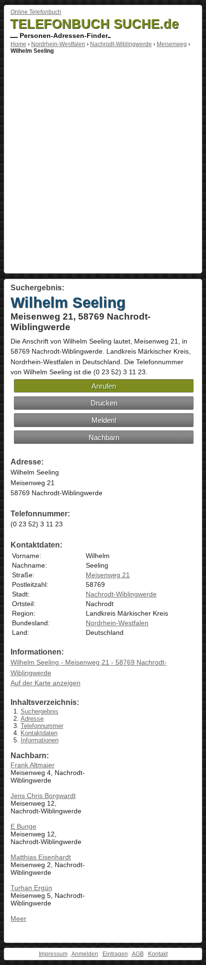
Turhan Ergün (31, 888)
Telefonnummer (42, 725)
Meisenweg (172, 44)
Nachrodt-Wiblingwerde (121, 44)
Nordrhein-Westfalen (58, 44)
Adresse (32, 718)
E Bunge (23, 826)
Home (18, 44)
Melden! (104, 420)
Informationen (39, 740)
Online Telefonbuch (36, 12)
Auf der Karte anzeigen (45, 683)
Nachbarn (104, 437)
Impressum (53, 954)
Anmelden (84, 954)
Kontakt (158, 954)
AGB (138, 954)
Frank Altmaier (33, 765)
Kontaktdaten (39, 733)
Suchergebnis (39, 711)
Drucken (104, 403)
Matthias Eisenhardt (41, 857)
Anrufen (104, 386)
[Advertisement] (103, 162)
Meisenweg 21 (108, 575)
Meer (18, 918)
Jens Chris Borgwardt (43, 795)
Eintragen (115, 954)
